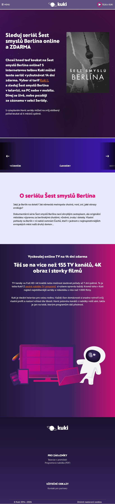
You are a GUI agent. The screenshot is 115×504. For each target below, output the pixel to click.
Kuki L (44, 80)
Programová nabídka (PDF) (57, 462)
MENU (7, 4)
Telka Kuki (107, 4)
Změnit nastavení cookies (89, 502)
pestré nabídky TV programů (40, 286)
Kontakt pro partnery (57, 488)
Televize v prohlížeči (57, 459)
